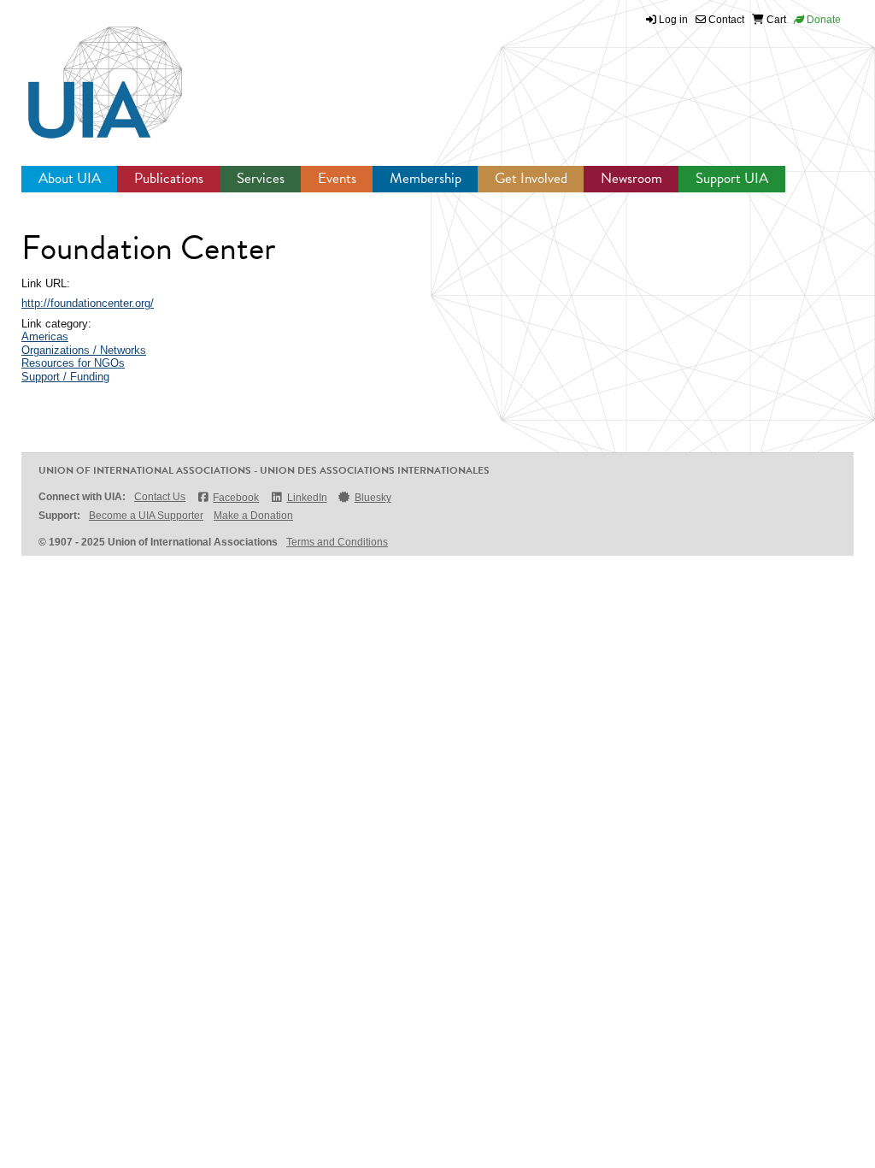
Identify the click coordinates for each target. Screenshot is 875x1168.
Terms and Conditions (337, 542)
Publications (168, 178)
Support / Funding (65, 376)
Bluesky (373, 498)
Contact (725, 20)
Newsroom (631, 178)
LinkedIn (306, 498)
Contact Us (159, 497)
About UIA (69, 178)
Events (337, 178)
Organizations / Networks (83, 350)
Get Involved (531, 178)
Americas (44, 336)
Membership (425, 178)
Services (261, 178)
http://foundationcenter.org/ (87, 303)
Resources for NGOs (73, 363)
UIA (85, 73)
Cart (775, 20)
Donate (822, 20)
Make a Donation (253, 516)
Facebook (236, 498)
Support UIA (732, 178)
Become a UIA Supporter (146, 516)
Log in (673, 20)
